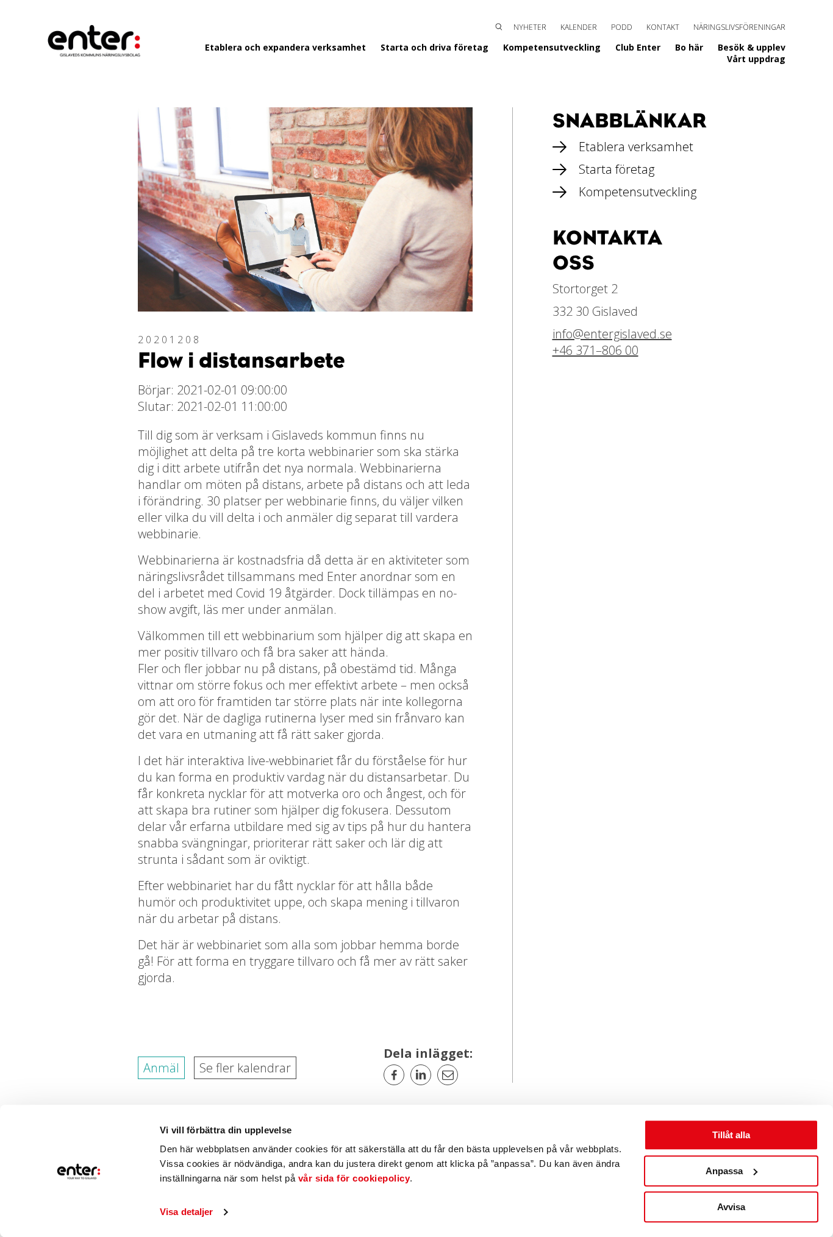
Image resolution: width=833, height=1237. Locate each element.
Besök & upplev (751, 47)
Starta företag (616, 169)
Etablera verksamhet (636, 146)
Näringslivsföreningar (739, 27)
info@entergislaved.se (612, 334)
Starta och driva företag (434, 47)
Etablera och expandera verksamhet (285, 47)
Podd (621, 27)
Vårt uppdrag (756, 59)
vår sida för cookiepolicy (354, 1178)
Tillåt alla (731, 1135)
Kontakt (662, 27)
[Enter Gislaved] (94, 41)
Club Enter (637, 47)
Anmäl (161, 1068)
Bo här (689, 47)
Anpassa (724, 1171)
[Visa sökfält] (499, 25)
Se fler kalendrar (245, 1068)
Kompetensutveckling (552, 47)
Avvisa (731, 1207)
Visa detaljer (186, 1212)
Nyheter (529, 27)
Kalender (578, 27)
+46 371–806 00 (595, 350)
